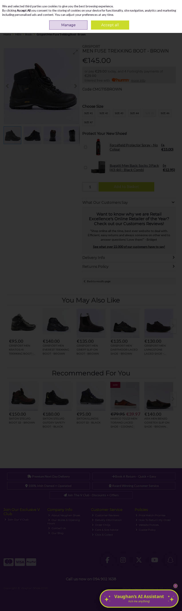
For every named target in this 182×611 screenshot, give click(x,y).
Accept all (110, 25)
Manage (68, 25)
